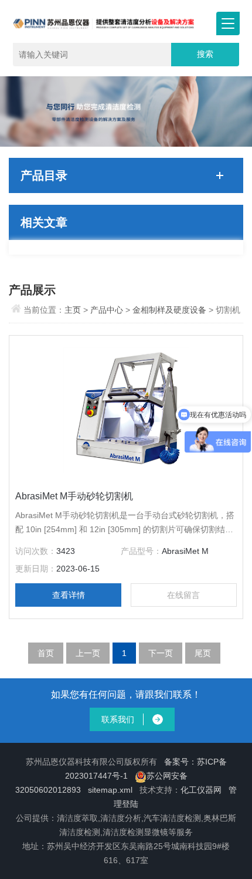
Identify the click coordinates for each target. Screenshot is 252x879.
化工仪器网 (201, 790)
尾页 (203, 653)
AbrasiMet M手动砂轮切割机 (74, 496)
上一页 (88, 653)
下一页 (160, 653)
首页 (46, 653)
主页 (73, 310)
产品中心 (107, 310)
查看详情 (68, 595)
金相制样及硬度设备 (169, 310)
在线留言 (183, 595)
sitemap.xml (110, 790)
